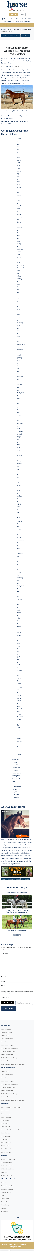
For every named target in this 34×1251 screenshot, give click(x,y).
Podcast (13, 19)
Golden (15, 116)
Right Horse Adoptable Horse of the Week (16, 72)
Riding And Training (6, 1032)
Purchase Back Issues (6, 1162)
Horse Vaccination (6, 1142)
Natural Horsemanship (7, 1054)
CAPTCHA (5, 998)
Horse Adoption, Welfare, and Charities (11, 35)
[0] (10, 10)
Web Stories (4, 1211)
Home (3, 29)
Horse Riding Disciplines (7, 1045)
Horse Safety (4, 1139)
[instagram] (23, 10)
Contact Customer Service (8, 1186)
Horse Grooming (5, 1120)
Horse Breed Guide (6, 1029)
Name (3, 977)
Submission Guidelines (7, 1189)
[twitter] (17, 10)
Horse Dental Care (6, 1114)
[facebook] (14, 10)
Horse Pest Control (6, 1136)
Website (3, 985)
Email (3, 981)
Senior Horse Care (6, 1152)
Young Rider (4, 1172)
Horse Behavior (5, 1111)
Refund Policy (5, 1205)
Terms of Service (5, 1202)
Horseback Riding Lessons (8, 1051)
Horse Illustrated (25, 35)
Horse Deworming (6, 1117)
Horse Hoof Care (5, 1126)
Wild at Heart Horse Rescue (19, 121)
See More (17, 935)
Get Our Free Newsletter (7, 1166)
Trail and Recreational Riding (9, 1058)
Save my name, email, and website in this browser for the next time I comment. (17, 993)
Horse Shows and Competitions (9, 1048)
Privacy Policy (5, 1198)
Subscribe (13, 14)
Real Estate (27, 21)
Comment (4, 953)
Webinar (18, 19)
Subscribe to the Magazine (8, 1159)
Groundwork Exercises (7, 1038)
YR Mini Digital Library (7, 1169)
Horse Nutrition (5, 1133)
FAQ (2, 1195)
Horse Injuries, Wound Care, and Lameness (12, 1130)
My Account (6, 19)
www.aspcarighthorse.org (12, 864)
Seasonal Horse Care (6, 1149)
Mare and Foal (5, 1146)
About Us (3, 1183)
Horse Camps (4, 1042)
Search (22, 14)
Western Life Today (6, 1175)
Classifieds (4, 1208)
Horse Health (4, 1123)
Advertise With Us (6, 1192)
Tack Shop (24, 19)
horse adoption (17, 853)
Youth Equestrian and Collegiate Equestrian (12, 1064)
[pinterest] (20, 10)
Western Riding (5, 1061)
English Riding (5, 1035)
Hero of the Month (18, 21)
